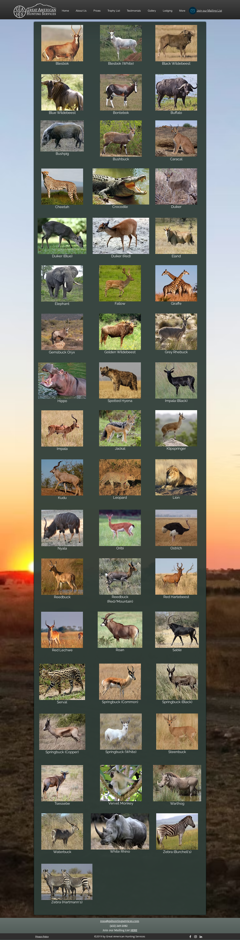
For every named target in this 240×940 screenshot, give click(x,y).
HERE (134, 930)
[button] (113, 10)
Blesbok (62, 63)
